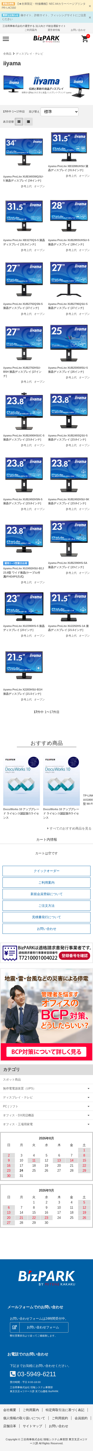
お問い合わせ (78, 30)
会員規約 (81, 1418)
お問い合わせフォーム (43, 1327)
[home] (46, 1278)
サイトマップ (32, 1426)
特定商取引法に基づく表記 (65, 1410)
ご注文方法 (46, 905)
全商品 (7, 53)
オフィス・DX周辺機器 (18, 1115)
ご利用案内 (31, 30)
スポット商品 (12, 1079)
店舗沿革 (9, 1426)
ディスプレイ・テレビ (29, 53)
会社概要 (9, 1410)
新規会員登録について (47, 894)
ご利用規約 (60, 1418)
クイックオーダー (47, 871)
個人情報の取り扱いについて (24, 1418)
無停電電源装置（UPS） (19, 1088)
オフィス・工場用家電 (18, 1124)
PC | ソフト (10, 1106)
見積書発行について (46, 917)
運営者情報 (54, 30)
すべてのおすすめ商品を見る (71, 828)
